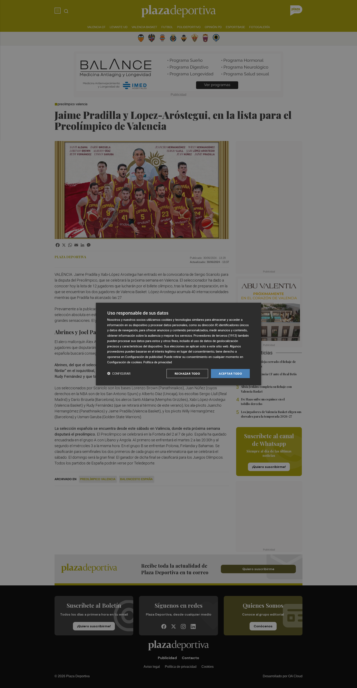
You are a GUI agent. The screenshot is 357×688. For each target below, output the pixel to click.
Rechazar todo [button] (187, 373)
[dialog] (178, 344)
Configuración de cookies (124, 362)
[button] (119, 373)
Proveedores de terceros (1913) (215, 335)
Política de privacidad (157, 362)
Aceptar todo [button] (230, 373)
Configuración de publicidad (144, 357)
